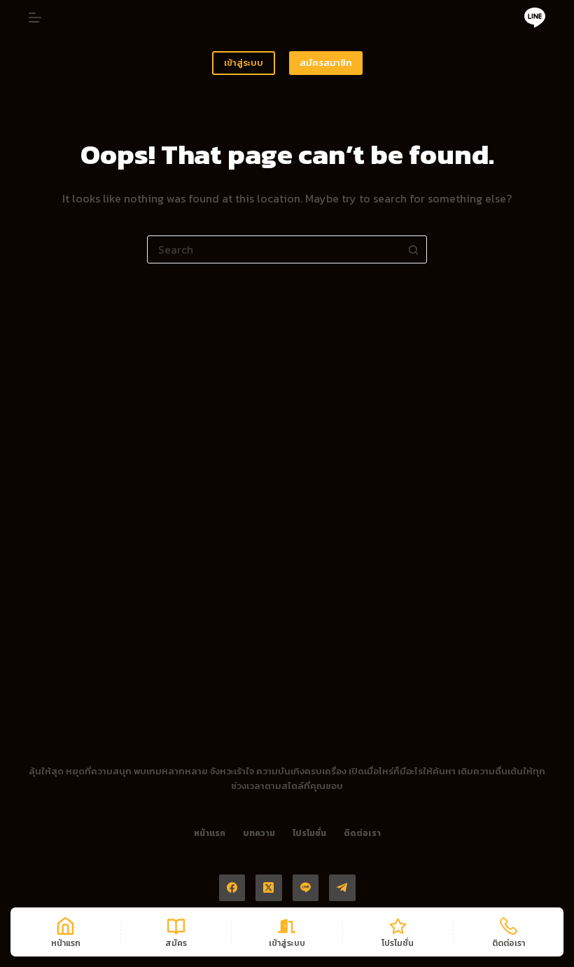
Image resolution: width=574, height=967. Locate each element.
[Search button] (413, 249)
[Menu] (35, 17)
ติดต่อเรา (362, 833)
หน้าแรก (209, 833)
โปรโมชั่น (309, 833)
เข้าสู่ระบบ (243, 62)
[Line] (534, 17)
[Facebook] (232, 888)
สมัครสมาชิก (326, 62)
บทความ (259, 833)
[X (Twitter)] (268, 888)
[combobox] (274, 249)
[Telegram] (342, 888)
